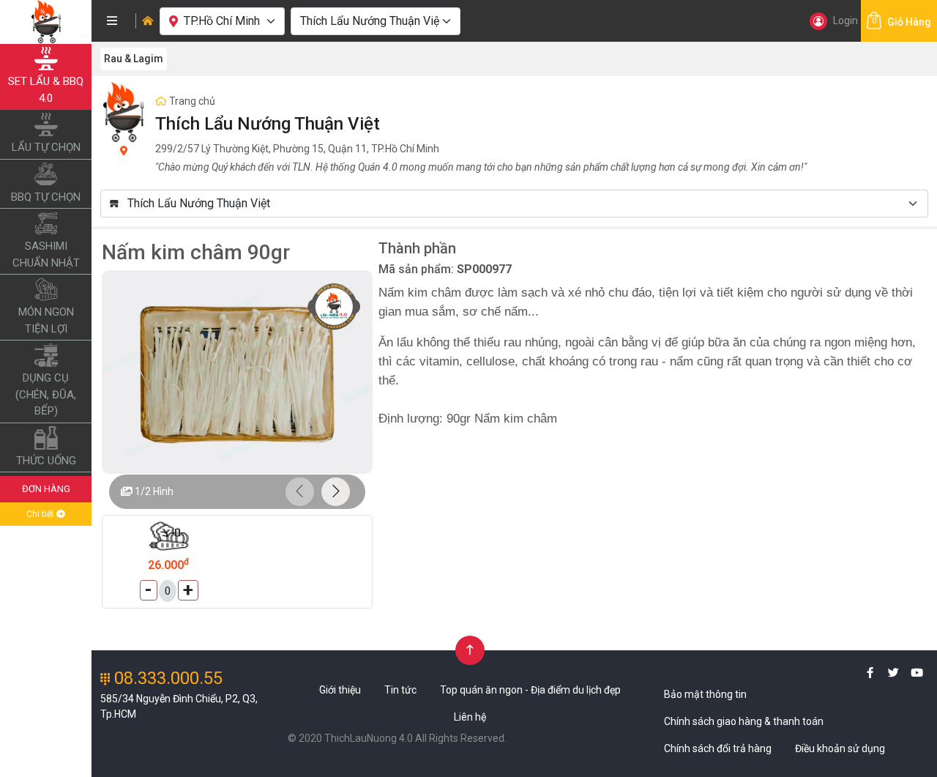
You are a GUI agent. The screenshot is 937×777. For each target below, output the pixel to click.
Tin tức (400, 690)
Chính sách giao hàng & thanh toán (744, 721)
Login (845, 20)
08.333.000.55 (166, 678)
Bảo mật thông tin (705, 694)
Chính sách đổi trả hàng (718, 748)
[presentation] (299, 491)
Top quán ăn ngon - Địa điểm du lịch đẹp (530, 690)
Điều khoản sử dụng (840, 748)
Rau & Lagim (133, 58)
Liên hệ (470, 717)
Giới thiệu (340, 690)
